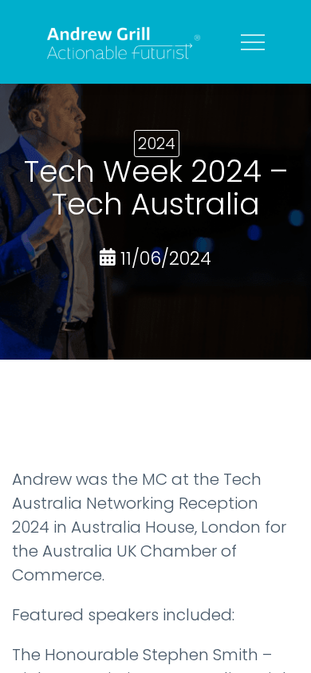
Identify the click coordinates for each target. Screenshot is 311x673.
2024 (156, 143)
